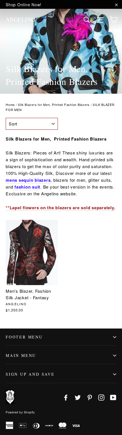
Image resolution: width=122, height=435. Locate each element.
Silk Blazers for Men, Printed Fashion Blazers (54, 104)
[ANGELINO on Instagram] (101, 397)
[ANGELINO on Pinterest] (90, 397)
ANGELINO (20, 19)
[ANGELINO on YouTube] (113, 397)
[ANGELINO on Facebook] (66, 397)
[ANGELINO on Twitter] (78, 397)
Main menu (21, 355)
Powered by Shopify (20, 412)
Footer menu (24, 337)
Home (10, 104)
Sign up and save (30, 374)
